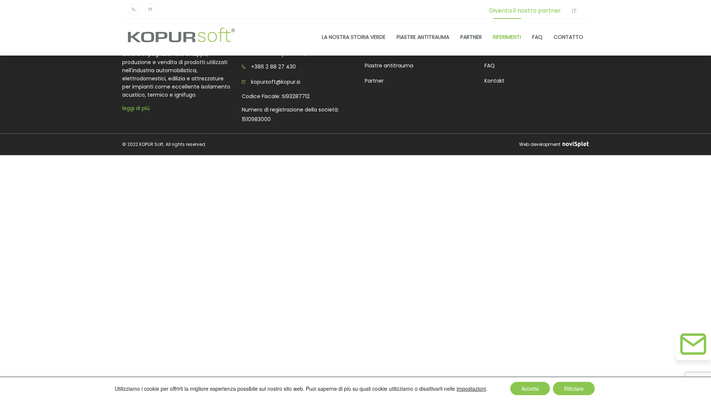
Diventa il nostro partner (525, 10)
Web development (540, 144)
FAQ (537, 37)
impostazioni (471, 388)
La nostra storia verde (353, 37)
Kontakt (494, 80)
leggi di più (136, 108)
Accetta (530, 388)
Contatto (568, 37)
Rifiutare (574, 388)
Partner (471, 37)
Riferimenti (507, 37)
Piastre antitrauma (423, 37)
